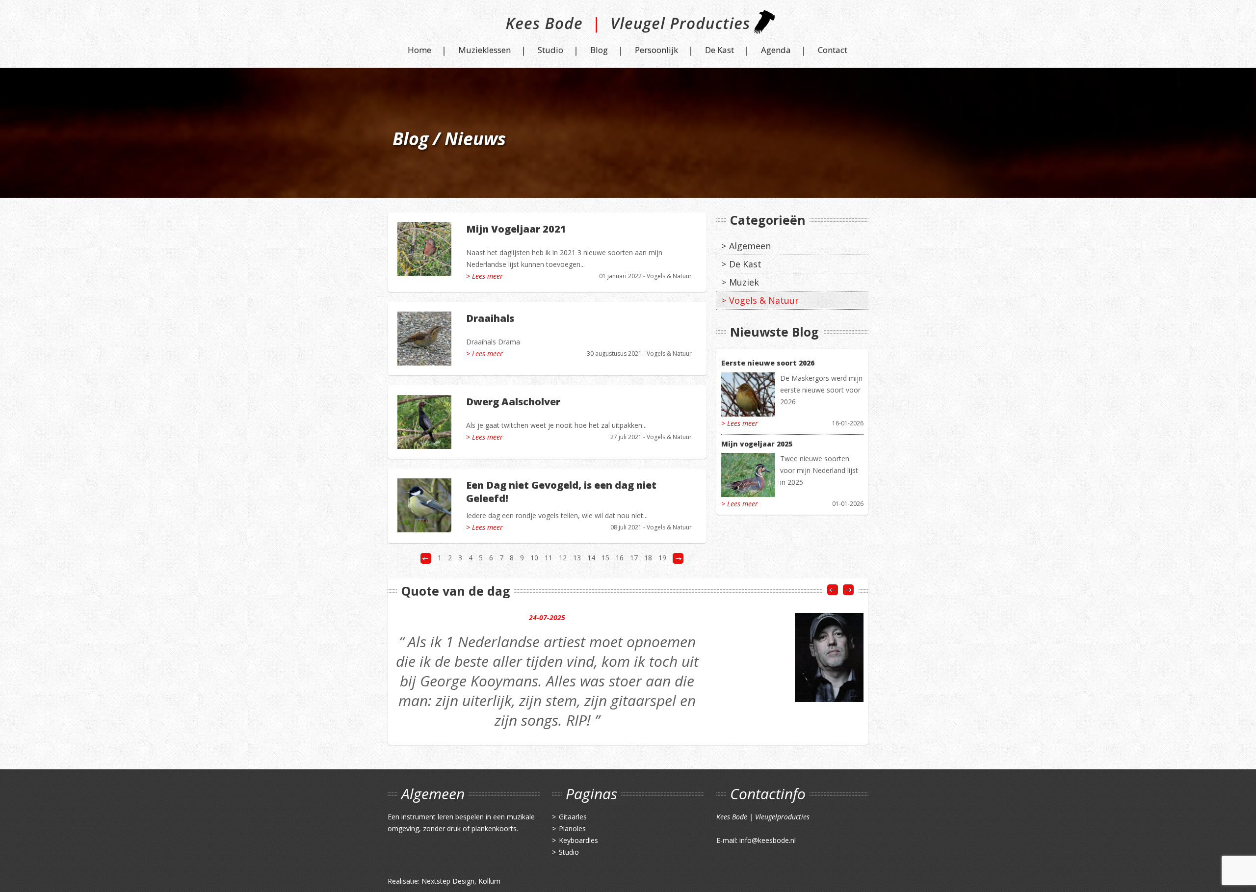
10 (534, 557)
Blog (599, 49)
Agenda (776, 49)
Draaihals (490, 318)
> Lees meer (484, 276)
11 (548, 557)
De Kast (719, 49)
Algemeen (750, 246)
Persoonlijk (656, 49)
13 (577, 557)
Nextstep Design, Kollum (460, 881)
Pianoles (572, 828)
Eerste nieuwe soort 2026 (767, 362)
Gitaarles (573, 816)
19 (662, 557)
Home (419, 49)
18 (648, 557)
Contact (832, 49)
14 (591, 557)
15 (605, 557)
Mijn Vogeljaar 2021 (516, 229)
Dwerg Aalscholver (513, 401)
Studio (550, 49)
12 (563, 557)
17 (634, 557)
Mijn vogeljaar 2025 (756, 443)
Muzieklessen (484, 49)
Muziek (744, 282)
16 (620, 557)
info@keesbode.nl (767, 840)
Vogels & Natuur (669, 276)
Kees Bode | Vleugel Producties (628, 25)
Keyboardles (578, 840)
